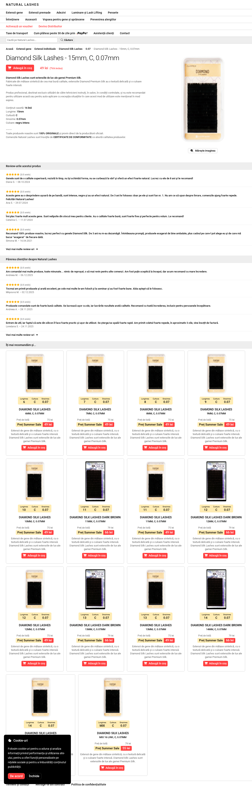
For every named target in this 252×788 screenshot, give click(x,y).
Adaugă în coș (22, 68)
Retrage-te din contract (50, 784)
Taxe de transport (17, 33)
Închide (34, 776)
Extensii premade (40, 12)
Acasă (9, 48)
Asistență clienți (104, 33)
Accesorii (31, 19)
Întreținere (12, 19)
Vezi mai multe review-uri (20, 249)
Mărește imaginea (204, 150)
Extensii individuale (45, 48)
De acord (16, 776)
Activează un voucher (19, 26)
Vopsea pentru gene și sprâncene (63, 19)
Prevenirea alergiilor (103, 19)
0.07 (88, 48)
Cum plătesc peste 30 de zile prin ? (61, 33)
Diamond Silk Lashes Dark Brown (95, 519)
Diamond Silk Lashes (70, 48)
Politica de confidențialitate (88, 784)
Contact (125, 33)
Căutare (68, 40)
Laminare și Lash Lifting (87, 12)
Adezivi (61, 12)
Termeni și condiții (17, 784)
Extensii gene (14, 12)
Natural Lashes (22, 4)
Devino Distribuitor (50, 26)
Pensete (113, 12)
